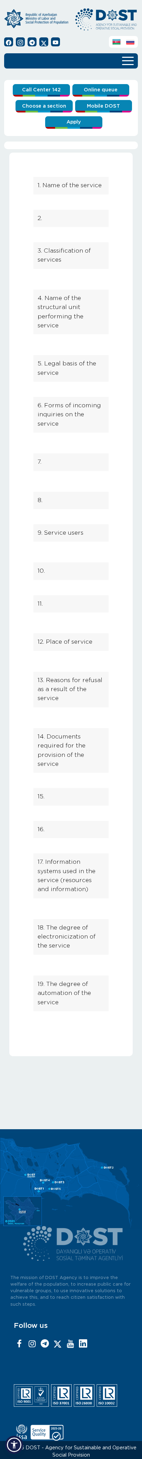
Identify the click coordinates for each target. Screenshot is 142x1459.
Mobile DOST (103, 106)
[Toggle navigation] (128, 60)
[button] (14, 1445)
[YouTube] (70, 1344)
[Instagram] (32, 1344)
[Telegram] (44, 1344)
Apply (74, 122)
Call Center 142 (41, 90)
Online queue (101, 90)
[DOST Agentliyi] (83, 1344)
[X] (57, 1344)
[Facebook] (19, 1344)
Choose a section (44, 106)
